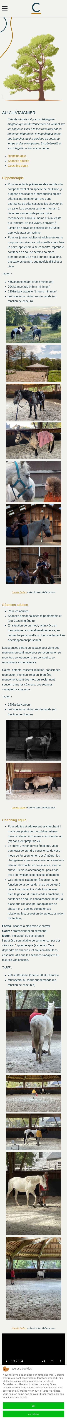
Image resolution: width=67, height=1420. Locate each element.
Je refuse (33, 1414)
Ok (33, 1405)
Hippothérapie (17, 155)
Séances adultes (18, 160)
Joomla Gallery (19, 592)
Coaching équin (18, 165)
